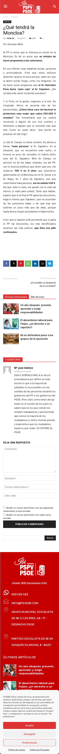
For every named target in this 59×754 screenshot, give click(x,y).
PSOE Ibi (10, 38)
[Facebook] (6, 263)
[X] (13, 263)
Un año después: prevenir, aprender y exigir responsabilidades (35, 309)
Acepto (29, 725)
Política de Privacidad (39, 750)
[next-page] (10, 350)
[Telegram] (50, 263)
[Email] (42, 263)
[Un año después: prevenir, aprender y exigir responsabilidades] (11, 308)
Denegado (29, 734)
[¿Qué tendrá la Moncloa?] (29, 566)
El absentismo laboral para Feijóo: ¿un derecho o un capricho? (36, 324)
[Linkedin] (35, 263)
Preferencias (29, 742)
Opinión (14, 16)
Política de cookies (16, 750)
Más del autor (37, 297)
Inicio (5, 16)
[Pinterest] (21, 263)
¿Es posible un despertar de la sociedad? (43, 284)
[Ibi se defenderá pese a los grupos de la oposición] (11, 338)
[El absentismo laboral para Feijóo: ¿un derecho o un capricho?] (11, 323)
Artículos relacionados (16, 297)
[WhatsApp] (28, 263)
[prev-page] (5, 350)
